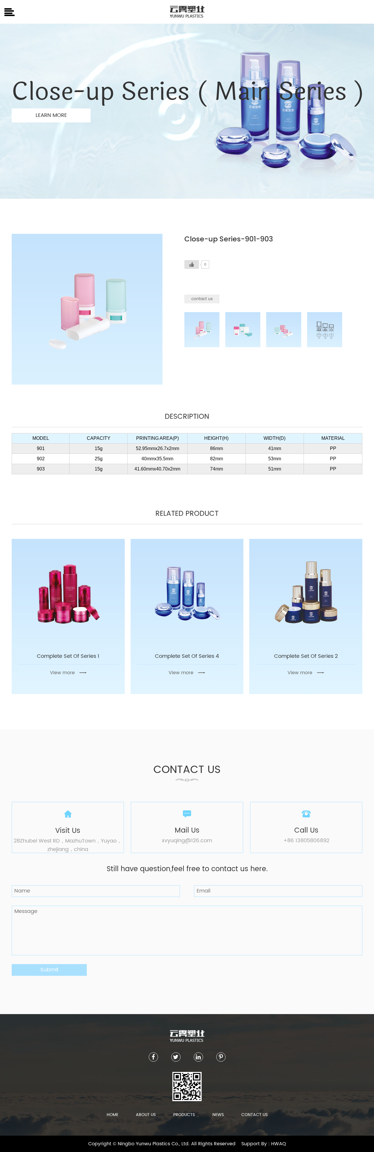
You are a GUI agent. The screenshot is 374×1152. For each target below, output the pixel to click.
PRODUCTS (184, 1114)
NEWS (218, 1114)
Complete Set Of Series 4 (187, 656)
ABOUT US (146, 1114)
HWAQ (278, 1144)
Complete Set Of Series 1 (68, 656)
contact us (202, 298)
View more (62, 673)
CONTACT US (254, 1114)
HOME (112, 1114)
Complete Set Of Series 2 (306, 656)
